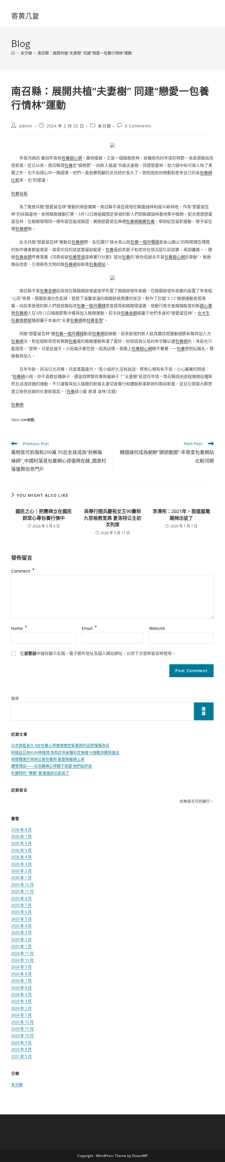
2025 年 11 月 (22, 891)
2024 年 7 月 (21, 980)
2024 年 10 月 (22, 960)
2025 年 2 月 (21, 939)
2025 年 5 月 (21, 918)
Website (157, 628)
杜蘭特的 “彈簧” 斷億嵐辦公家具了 (40, 773)
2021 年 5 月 (21, 1056)
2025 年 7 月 (21, 905)
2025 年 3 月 (21, 932)
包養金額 (23, 257)
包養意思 (94, 320)
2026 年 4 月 (21, 857)
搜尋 (15, 698)
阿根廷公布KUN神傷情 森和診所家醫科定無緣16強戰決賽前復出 (65, 752)
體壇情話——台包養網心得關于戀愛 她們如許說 (51, 765)
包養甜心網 (72, 158)
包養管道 (77, 257)
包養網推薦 (136, 221)
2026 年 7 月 (21, 836)
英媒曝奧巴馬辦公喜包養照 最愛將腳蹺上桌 (47, 759)
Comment (23, 571)
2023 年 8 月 (21, 1049)
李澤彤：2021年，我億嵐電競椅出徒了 (181, 514)
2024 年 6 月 (21, 987)
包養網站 (97, 264)
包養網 (21, 228)
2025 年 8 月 (21, 898)
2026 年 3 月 (21, 864)
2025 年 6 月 (21, 911)
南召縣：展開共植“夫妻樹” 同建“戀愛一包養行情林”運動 (85, 53)
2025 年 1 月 (21, 946)
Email (89, 628)
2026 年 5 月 (21, 850)
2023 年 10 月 (22, 1035)
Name (19, 628)
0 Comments (138, 126)
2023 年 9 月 (21, 1042)
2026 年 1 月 (21, 877)
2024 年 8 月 (21, 973)
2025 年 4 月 (21, 925)
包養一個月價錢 (144, 242)
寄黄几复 (25, 16)
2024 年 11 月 (22, 953)
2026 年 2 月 (21, 870)
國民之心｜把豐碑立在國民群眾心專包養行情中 (44, 514)
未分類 (104, 126)
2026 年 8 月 (21, 829)
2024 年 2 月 (21, 1008)
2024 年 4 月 (21, 994)
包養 (68, 165)
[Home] (13, 53)
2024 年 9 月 (21, 966)
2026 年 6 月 (21, 843)
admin (26, 126)
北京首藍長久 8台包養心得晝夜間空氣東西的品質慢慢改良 (60, 745)
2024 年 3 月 (21, 1001)
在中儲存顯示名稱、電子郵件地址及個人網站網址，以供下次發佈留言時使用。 (98, 653)
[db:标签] (28, 420)
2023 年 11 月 (22, 1028)
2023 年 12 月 (22, 1022)
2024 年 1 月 (21, 1015)
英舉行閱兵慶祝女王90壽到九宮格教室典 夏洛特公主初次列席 (112, 518)
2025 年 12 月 (22, 884)
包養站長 (19, 193)
